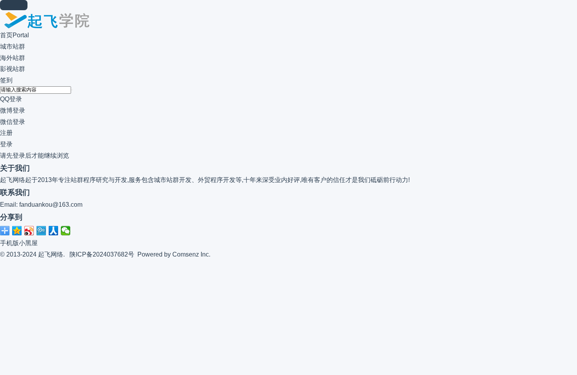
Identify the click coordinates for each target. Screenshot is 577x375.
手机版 (9, 243)
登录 (6, 144)
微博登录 (12, 110)
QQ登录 (11, 99)
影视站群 (12, 69)
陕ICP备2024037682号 (101, 254)
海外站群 (12, 58)
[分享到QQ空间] (17, 230)
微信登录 (12, 121)
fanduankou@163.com (50, 204)
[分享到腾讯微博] (41, 230)
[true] (72, 90)
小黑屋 (28, 243)
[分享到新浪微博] (29, 230)
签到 (6, 80)
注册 (6, 132)
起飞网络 (50, 254)
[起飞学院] (45, 27)
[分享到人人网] (53, 230)
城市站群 (12, 46)
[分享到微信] (66, 230)
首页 (14, 35)
